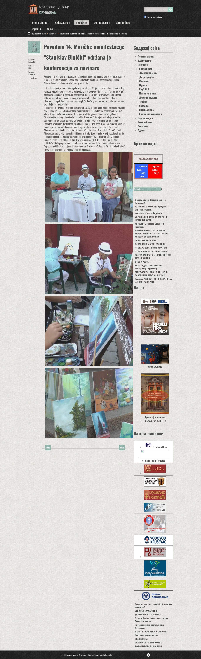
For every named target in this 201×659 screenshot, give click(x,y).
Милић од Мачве (147, 93)
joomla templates (106, 655)
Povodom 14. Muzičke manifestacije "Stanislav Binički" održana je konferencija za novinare (84, 57)
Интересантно (146, 110)
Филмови (143, 81)
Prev (48, 447)
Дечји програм (146, 77)
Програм (31, 74)
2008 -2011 (142, 174)
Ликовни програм (148, 97)
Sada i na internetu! (155, 460)
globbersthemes (93, 655)
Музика (143, 85)
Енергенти (36, 29)
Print (32, 78)
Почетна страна (40, 22)
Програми (82, 22)
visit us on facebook (155, 17)
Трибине (143, 101)
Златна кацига (101, 22)
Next (122, 447)
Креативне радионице (150, 114)
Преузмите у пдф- (153, 421)
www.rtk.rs (161, 447)
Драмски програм (148, 73)
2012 (156, 173)
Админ (50, 29)
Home (44, 33)
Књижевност (145, 69)
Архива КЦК (142, 168)
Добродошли (62, 22)
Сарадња (143, 106)
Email (36, 78)
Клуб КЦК (144, 89)
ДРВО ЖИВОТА (154, 367)
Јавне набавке (123, 22)
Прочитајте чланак (154, 417)
